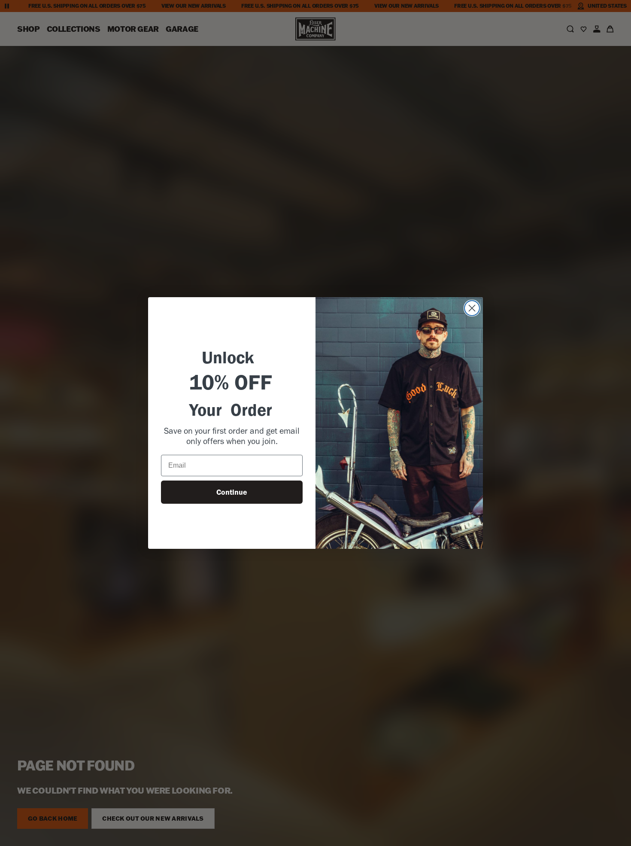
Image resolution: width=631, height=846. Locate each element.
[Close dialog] (471, 308)
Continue (231, 492)
